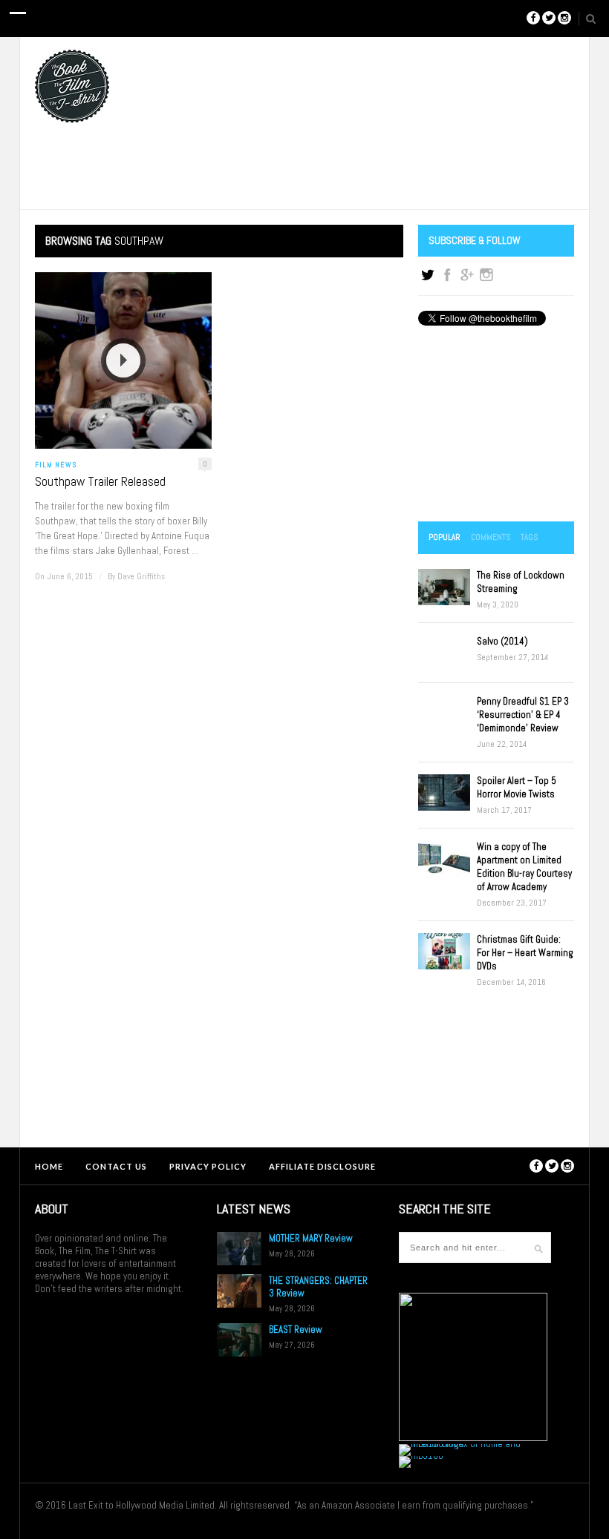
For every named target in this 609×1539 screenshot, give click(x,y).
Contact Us (116, 1166)
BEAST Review (295, 1329)
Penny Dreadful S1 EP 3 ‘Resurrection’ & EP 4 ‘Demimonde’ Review (523, 714)
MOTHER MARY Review (311, 1238)
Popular (444, 537)
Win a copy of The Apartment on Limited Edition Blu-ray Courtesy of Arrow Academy (524, 866)
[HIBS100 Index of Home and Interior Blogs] (460, 1443)
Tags (529, 537)
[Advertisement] (496, 425)
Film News (55, 464)
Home (49, 1166)
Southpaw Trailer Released (100, 481)
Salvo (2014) (502, 641)
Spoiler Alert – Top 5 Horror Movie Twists (516, 787)
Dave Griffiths (141, 576)
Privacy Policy (208, 1166)
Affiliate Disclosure (322, 1166)
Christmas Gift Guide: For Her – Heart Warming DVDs (525, 952)
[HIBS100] (421, 1455)
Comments (490, 537)
